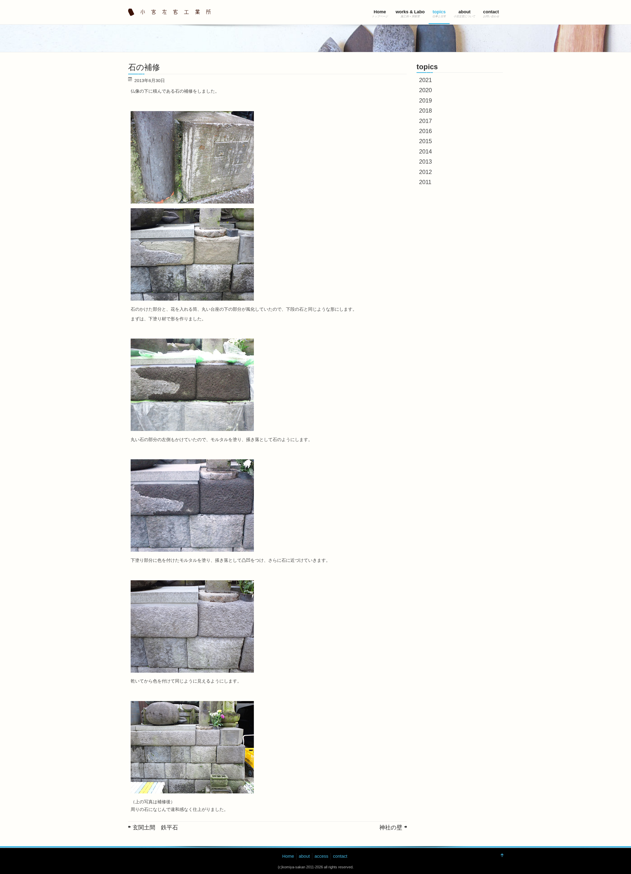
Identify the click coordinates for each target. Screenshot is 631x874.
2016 (425, 131)
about (464, 11)
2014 (425, 151)
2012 (425, 172)
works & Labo (410, 11)
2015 (425, 141)
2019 (425, 100)
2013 (425, 161)
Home (380, 11)
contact (491, 11)
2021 (425, 80)
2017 (425, 121)
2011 (425, 182)
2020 (425, 90)
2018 (425, 110)
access (321, 856)
